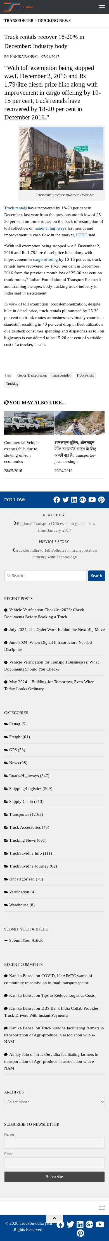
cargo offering (45, 259)
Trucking (12, 384)
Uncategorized (22, 879)
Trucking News (54, 21)
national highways (51, 228)
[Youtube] (92, 499)
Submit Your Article (26, 940)
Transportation (61, 375)
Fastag (14, 724)
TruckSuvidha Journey (29, 866)
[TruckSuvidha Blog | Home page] (24, 7)
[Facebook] (56, 499)
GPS (13, 750)
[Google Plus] (82, 499)
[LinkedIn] (74, 499)
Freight (15, 737)
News (14, 762)
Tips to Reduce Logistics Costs (68, 995)
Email (8, 1154)
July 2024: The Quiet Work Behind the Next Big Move (57, 629)
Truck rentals (15, 208)
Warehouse (19, 905)
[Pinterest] (101, 499)
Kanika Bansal (24, 57)
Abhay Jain (19, 1054)
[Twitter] (65, 499)
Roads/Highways (24, 775)
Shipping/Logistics (25, 788)
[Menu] (102, 7)
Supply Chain (21, 801)
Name (9, 1134)
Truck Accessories (25, 827)
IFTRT (81, 235)
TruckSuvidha (32, 1223)
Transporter (19, 21)
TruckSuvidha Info (25, 853)
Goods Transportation (32, 375)
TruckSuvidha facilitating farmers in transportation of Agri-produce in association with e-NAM (54, 1035)
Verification (19, 892)
